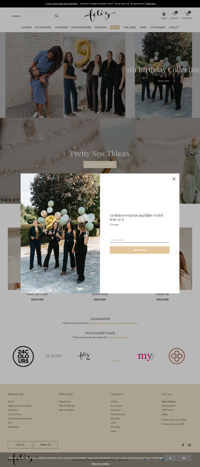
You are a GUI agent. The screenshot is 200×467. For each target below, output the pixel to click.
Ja (170, 458)
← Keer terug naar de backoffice (61, 3)
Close (174, 178)
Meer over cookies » (101, 463)
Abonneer (139, 250)
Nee (184, 458)
